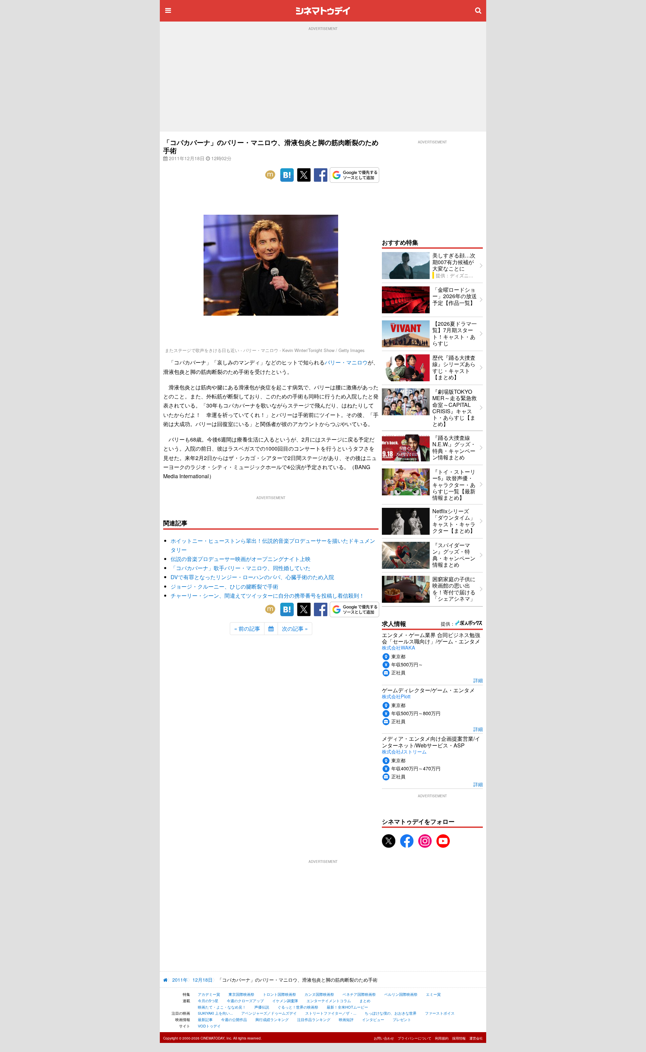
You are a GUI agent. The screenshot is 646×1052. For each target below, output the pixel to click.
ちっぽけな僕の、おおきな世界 (391, 1013)
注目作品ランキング (313, 1019)
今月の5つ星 (208, 1000)
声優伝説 (261, 1007)
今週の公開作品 (234, 1019)
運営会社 (476, 1038)
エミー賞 (433, 994)
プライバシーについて (414, 1038)
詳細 (478, 680)
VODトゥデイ (209, 1025)
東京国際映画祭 (241, 994)
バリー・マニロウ (346, 362)
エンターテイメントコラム (329, 1000)
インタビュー (373, 1019)
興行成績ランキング (272, 1019)
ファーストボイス (440, 1013)
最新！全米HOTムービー (347, 1007)
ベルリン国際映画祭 (401, 994)
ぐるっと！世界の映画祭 (298, 1007)
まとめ (364, 1000)
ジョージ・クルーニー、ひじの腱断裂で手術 (224, 586)
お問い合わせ (384, 1038)
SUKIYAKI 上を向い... (215, 1013)
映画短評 (346, 1019)
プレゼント (402, 1019)
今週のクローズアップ (245, 1000)
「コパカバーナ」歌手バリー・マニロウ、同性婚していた (241, 568)
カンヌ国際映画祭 (319, 994)
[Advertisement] (323, 81)
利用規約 (441, 1038)
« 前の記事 (247, 628)
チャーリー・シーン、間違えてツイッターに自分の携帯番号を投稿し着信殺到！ (267, 595)
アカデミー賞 (209, 994)
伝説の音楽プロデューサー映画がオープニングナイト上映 (241, 559)
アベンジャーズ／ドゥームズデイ (269, 1013)
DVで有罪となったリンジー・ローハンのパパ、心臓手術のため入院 (252, 577)
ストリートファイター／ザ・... (330, 1013)
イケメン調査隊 (285, 1000)
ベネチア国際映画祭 (359, 994)
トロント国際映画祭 (279, 994)
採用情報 (459, 1038)
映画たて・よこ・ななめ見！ (222, 1007)
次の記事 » (295, 628)
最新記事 (205, 1019)
